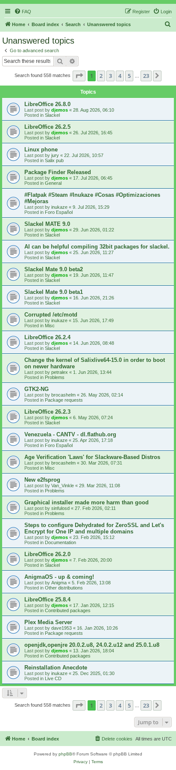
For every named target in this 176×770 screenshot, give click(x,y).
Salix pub (54, 160)
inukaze (59, 207)
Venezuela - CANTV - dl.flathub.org (70, 434)
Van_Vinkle (62, 485)
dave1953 (61, 628)
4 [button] (119, 76)
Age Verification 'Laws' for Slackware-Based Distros (92, 457)
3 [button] (110, 76)
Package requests (64, 400)
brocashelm (63, 394)
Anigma (59, 582)
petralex (59, 372)
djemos (59, 110)
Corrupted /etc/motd (50, 314)
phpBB (65, 754)
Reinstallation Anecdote (55, 667)
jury (55, 155)
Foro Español (59, 212)
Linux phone (41, 149)
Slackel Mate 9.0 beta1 (53, 292)
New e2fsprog (42, 480)
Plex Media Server (48, 622)
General (53, 183)
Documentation (60, 542)
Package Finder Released (57, 172)
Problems (55, 377)
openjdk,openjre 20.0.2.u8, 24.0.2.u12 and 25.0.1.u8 (91, 645)
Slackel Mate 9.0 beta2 (53, 269)
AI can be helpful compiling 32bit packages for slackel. (97, 246)
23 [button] (146, 76)
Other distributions (64, 587)
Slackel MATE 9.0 (47, 224)
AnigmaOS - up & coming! (59, 577)
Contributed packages (68, 610)
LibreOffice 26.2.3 (47, 412)
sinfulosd (60, 508)
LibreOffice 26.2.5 (47, 127)
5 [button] (129, 76)
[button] (79, 76)
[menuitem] (22, 11)
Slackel (52, 115)
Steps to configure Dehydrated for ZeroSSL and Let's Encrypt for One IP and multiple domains (94, 528)
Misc (50, 325)
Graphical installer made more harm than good (86, 502)
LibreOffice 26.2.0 (47, 554)
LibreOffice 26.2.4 (47, 337)
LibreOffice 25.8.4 (47, 599)
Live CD (53, 678)
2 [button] (101, 76)
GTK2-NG (36, 389)
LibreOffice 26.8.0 (47, 104)
